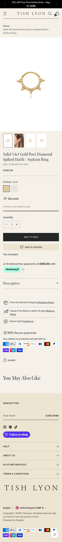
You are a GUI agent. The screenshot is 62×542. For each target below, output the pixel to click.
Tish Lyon (27, 513)
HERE (33, 5)
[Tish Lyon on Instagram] (5, 427)
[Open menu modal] (4, 13)
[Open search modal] (49, 13)
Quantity (8, 217)
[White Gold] (14, 188)
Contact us (27, 321)
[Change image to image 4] (41, 141)
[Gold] (6, 188)
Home (6, 26)
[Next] (57, 4)
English (6, 507)
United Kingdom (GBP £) (32, 507)
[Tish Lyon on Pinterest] (11, 427)
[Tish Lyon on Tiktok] (16, 427)
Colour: (10, 182)
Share (12, 360)
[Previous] (5, 4)
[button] (31, 247)
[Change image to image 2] (19, 141)
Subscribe (52, 415)
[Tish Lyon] (31, 13)
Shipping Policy (46, 302)
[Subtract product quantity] (6, 224)
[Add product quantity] (17, 224)
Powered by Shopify (13, 520)
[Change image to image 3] (30, 141)
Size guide (13, 198)
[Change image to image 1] (7, 141)
